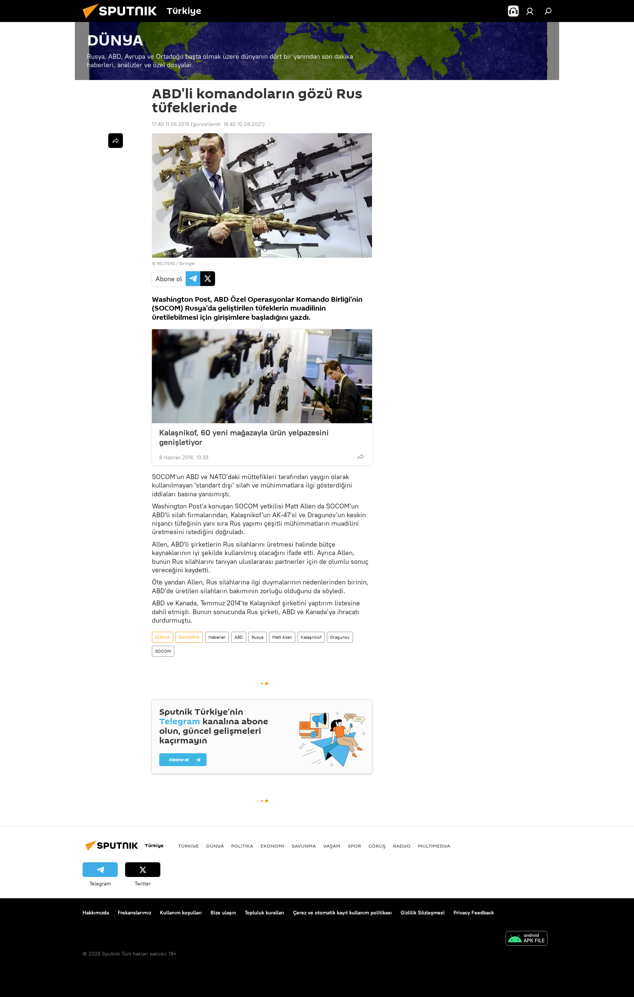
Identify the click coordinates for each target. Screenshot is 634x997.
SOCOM (163, 651)
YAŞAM (331, 845)
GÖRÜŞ (377, 845)
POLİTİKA (242, 845)
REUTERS (166, 263)
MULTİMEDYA (434, 845)
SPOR (354, 845)
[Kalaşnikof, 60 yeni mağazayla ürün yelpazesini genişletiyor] (262, 376)
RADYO (402, 845)
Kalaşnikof (311, 637)
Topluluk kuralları (264, 912)
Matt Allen (282, 637)
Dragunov (340, 637)
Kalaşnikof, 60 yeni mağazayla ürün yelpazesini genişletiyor (244, 437)
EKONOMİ (272, 845)
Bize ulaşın (223, 912)
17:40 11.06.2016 (170, 124)
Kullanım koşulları (181, 912)
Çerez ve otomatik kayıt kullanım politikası (342, 912)
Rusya (257, 637)
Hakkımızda (96, 912)
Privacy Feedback (473, 912)
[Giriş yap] (529, 11)
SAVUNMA (189, 637)
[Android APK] (526, 939)
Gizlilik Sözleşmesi (423, 912)
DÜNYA (162, 637)
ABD (238, 637)
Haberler (217, 637)
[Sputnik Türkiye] (123, 20)
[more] (360, 456)
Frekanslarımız (134, 912)
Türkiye (188, 845)
